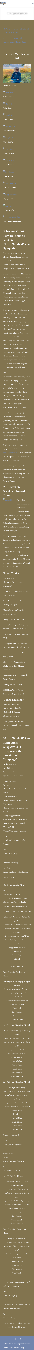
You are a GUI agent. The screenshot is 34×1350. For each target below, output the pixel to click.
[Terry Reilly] (17, 138)
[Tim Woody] (17, 172)
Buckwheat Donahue (12, 221)
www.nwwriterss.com (11, 453)
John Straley (8, 108)
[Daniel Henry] (17, 115)
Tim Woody (8, 176)
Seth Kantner (8, 97)
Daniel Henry (9, 119)
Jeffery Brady (8, 210)
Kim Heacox (8, 165)
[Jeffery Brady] (17, 206)
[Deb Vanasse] (17, 149)
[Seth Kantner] (17, 93)
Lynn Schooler (9, 131)
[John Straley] (17, 104)
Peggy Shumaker (10, 199)
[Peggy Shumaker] (17, 195)
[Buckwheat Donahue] (17, 217)
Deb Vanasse (8, 153)
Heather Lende (9, 85)
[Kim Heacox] (17, 161)
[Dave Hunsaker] (17, 183)
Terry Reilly (8, 142)
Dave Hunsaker (9, 187)
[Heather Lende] (17, 73)
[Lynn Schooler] (17, 127)
